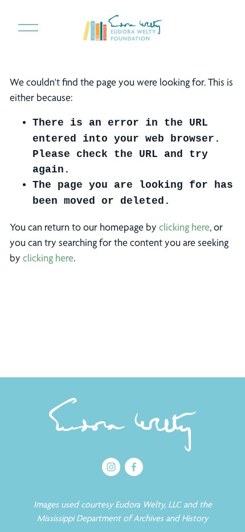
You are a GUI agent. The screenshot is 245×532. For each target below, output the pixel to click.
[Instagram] (111, 467)
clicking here (184, 227)
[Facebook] (134, 467)
